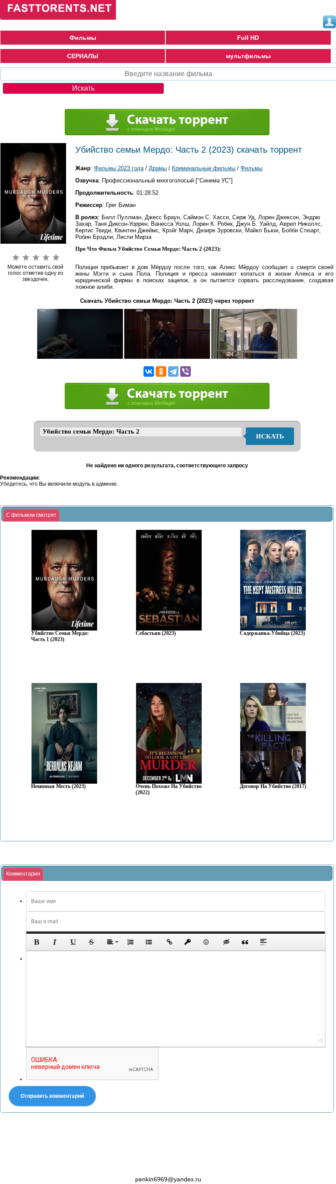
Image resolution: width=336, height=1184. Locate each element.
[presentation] (31, 515)
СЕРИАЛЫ (82, 56)
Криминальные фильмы (203, 168)
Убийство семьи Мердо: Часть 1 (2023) (60, 636)
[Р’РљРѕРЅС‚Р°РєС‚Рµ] (149, 371)
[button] (36, 942)
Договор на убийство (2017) (273, 786)
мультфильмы (248, 56)
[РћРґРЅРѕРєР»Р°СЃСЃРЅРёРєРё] (161, 371)
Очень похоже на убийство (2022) (169, 789)
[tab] (31, 515)
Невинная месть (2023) (58, 786)
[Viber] (185, 371)
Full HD (248, 37)
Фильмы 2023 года (119, 168)
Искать (270, 436)
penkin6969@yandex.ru (168, 1179)
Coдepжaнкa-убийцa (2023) (272, 633)
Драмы (158, 168)
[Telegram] (173, 371)
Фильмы (83, 37)
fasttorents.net (48, 1163)
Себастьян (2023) (156, 633)
